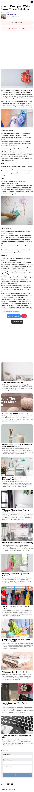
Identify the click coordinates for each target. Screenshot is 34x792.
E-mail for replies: (8, 760)
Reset (23, 28)
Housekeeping (5, 12)
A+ (19, 28)
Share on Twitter (17, 322)
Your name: (6, 754)
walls (10, 311)
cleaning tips (16, 311)
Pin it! (24, 316)
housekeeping (5, 311)
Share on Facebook (13, 316)
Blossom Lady (11, 14)
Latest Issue (4, 2)
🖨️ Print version (17, 22)
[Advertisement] (17, 50)
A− (10, 28)
